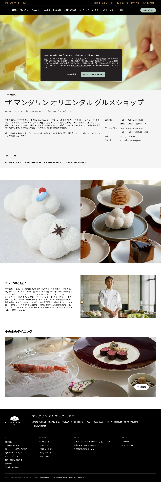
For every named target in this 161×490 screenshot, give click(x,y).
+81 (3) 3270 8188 (127, 136)
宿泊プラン (24, 10)
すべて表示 (11, 95)
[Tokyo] (14, 10)
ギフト (105, 10)
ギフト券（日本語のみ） (75, 162)
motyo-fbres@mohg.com (130, 140)
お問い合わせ (40, 425)
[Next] (156, 221)
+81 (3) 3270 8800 (95, 421)
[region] (81, 65)
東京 (24, 3)
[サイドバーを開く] (6, 10)
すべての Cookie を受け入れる (93, 74)
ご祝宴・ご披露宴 (70, 10)
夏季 (121, 10)
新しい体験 (57, 10)
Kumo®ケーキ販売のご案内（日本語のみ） (42, 162)
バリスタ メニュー (12, 162)
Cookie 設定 (71, 74)
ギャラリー (95, 10)
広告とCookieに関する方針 (79, 65)
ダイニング (35, 10)
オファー (113, 10)
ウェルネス (46, 10)
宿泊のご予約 (148, 10)
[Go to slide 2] (81, 260)
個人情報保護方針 (98, 65)
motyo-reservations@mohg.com (122, 421)
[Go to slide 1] (79, 260)
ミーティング (84, 10)
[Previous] (5, 221)
